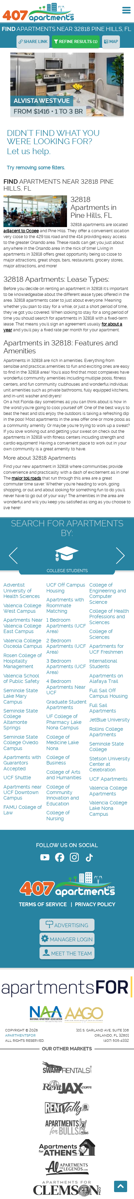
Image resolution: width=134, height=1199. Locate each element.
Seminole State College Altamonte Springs (20, 719)
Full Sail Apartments (102, 708)
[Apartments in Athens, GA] (67, 1147)
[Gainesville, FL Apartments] (67, 1065)
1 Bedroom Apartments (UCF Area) (66, 625)
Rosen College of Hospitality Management (22, 661)
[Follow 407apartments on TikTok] (89, 859)
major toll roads (26, 478)
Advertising (70, 925)
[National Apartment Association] (46, 1014)
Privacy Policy (95, 904)
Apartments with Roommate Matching (65, 605)
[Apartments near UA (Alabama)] (67, 1168)
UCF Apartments (108, 779)
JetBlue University (109, 720)
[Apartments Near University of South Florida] (67, 1126)
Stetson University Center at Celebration (109, 764)
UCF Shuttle (17, 778)
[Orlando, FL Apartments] (38, 12)
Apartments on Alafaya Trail (106, 678)
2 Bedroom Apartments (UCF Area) (66, 646)
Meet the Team (71, 954)
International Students (103, 664)
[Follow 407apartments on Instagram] (74, 859)
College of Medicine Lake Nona (62, 742)
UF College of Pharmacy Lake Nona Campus (63, 722)
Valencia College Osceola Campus (22, 643)
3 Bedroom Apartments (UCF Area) (66, 666)
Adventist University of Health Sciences (21, 590)
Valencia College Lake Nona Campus (108, 808)
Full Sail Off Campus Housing (108, 693)
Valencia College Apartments (108, 790)
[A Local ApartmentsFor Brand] (67, 987)
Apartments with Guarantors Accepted (22, 763)
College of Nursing (58, 815)
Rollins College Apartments (106, 732)
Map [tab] (113, 41)
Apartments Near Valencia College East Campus (23, 625)
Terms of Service (43, 904)
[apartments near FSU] (67, 1106)
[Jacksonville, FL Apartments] (67, 1085)
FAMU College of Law (22, 810)
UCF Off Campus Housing (65, 587)
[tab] (67, 557)
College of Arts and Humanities (63, 775)
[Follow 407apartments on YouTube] (45, 859)
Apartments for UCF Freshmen (106, 649)
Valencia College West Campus (22, 608)
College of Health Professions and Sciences (109, 616)
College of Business (58, 760)
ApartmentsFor (20, 1035)
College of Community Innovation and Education (62, 795)
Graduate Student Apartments (66, 704)
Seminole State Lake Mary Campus (20, 696)
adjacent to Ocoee (21, 230)
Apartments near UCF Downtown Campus (22, 792)
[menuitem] (24, 591)
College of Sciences (101, 634)
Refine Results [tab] (78, 41)
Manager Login (70, 939)
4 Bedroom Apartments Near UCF (66, 687)
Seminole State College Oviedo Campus (20, 742)
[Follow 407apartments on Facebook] (60, 859)
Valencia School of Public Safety (21, 678)
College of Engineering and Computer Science (107, 593)
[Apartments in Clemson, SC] (67, 1188)
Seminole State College (106, 746)
